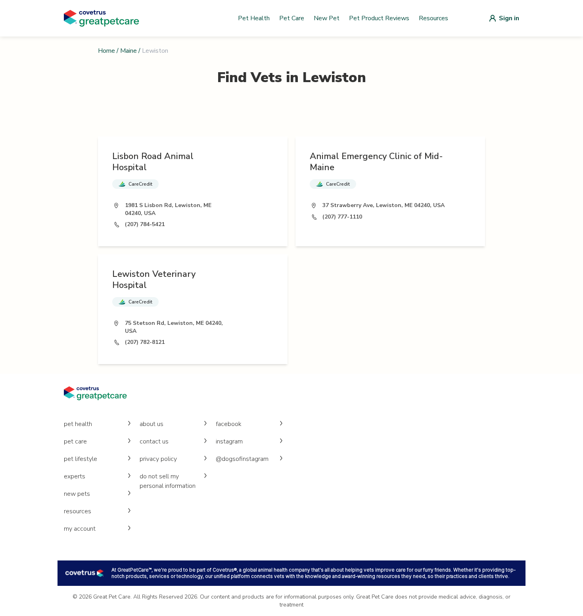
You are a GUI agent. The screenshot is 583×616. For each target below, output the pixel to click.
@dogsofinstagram (242, 459)
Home (106, 50)
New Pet (326, 18)
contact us (154, 441)
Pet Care (291, 18)
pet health (78, 424)
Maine (128, 50)
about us (151, 424)
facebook (229, 424)
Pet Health (254, 18)
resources (77, 511)
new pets (77, 493)
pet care (75, 441)
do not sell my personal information (168, 481)
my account (80, 528)
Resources (433, 18)
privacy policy (158, 459)
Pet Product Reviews (379, 18)
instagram (229, 441)
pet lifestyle (80, 459)
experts (74, 476)
